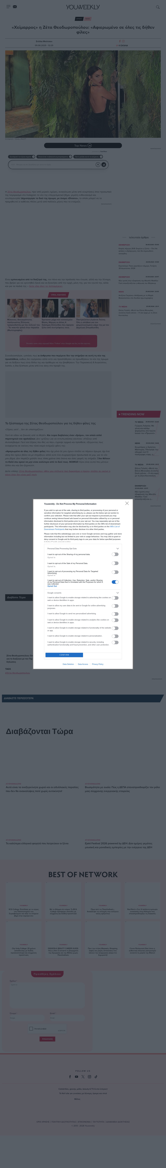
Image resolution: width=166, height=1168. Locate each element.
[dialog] (83, 584)
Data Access (83, 664)
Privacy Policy (97, 664)
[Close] (127, 504)
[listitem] (83, 548)
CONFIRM (64, 655)
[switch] (115, 554)
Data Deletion (68, 664)
